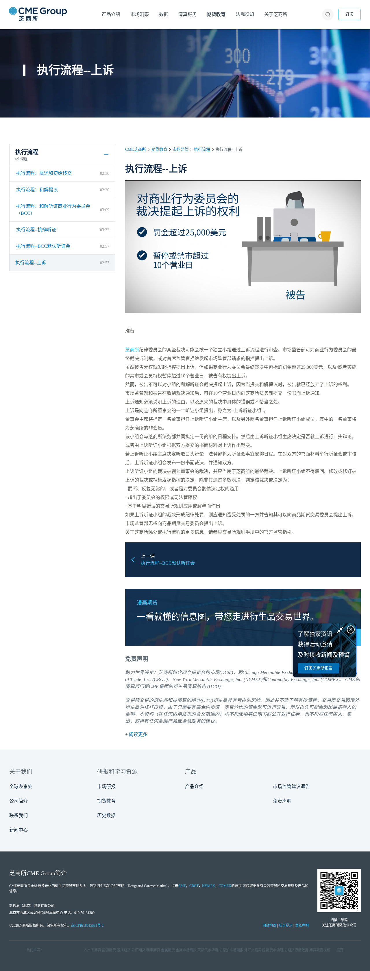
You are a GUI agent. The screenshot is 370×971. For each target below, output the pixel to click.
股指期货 (124, 950)
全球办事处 (20, 786)
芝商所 (132, 349)
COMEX (225, 886)
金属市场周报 (186, 950)
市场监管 (181, 149)
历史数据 (106, 815)
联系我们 (18, 815)
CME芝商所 (135, 149)
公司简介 (18, 801)
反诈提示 (286, 926)
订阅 (349, 14)
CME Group (41, 873)
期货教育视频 (319, 950)
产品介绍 (194, 786)
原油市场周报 (233, 950)
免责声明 (282, 801)
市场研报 (106, 786)
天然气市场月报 (209, 950)
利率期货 (153, 950)
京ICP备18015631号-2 (87, 926)
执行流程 (202, 149)
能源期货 (109, 950)
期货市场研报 (276, 950)
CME (182, 886)
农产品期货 (92, 950)
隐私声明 (302, 926)
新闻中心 (18, 829)
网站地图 (269, 926)
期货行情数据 (298, 950)
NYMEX (208, 886)
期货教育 (159, 149)
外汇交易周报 (254, 950)
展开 (339, 950)
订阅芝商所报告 (318, 668)
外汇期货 (138, 950)
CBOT (194, 886)
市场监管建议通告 (291, 786)
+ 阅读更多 (136, 734)
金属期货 (168, 950)
